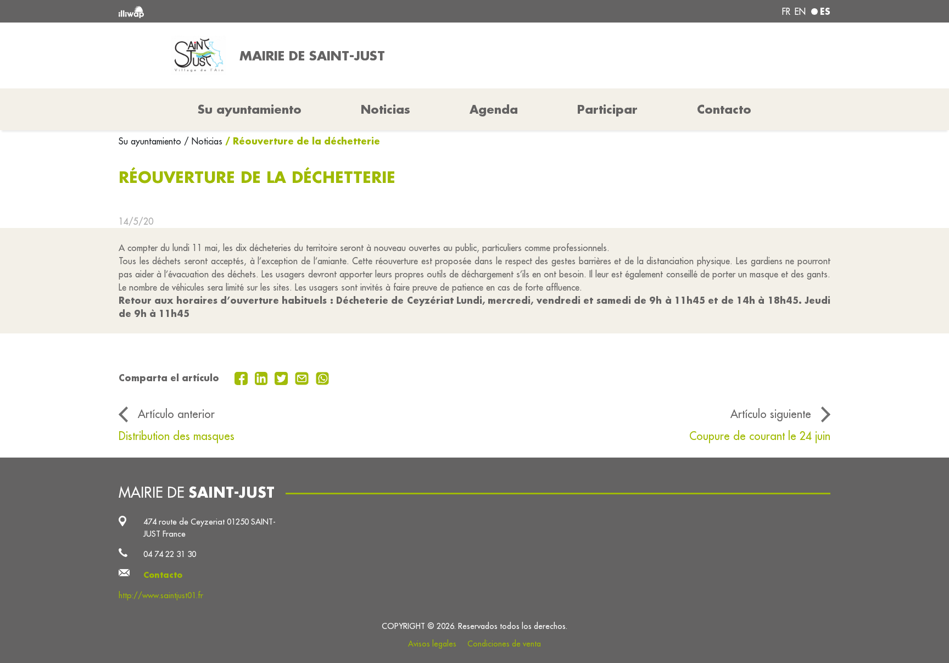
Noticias (385, 109)
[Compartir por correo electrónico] (303, 377)
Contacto (724, 109)
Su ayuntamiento (151, 141)
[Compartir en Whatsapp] (323, 377)
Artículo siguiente (770, 414)
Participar (607, 109)
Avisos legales (432, 644)
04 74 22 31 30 (169, 554)
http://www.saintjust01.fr (161, 595)
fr (786, 11)
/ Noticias (203, 141)
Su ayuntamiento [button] (250, 109)
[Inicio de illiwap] (263, 11)
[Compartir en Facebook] (242, 377)
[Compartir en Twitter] (282, 377)
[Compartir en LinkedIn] (263, 377)
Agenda (494, 109)
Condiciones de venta (504, 644)
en (800, 11)
